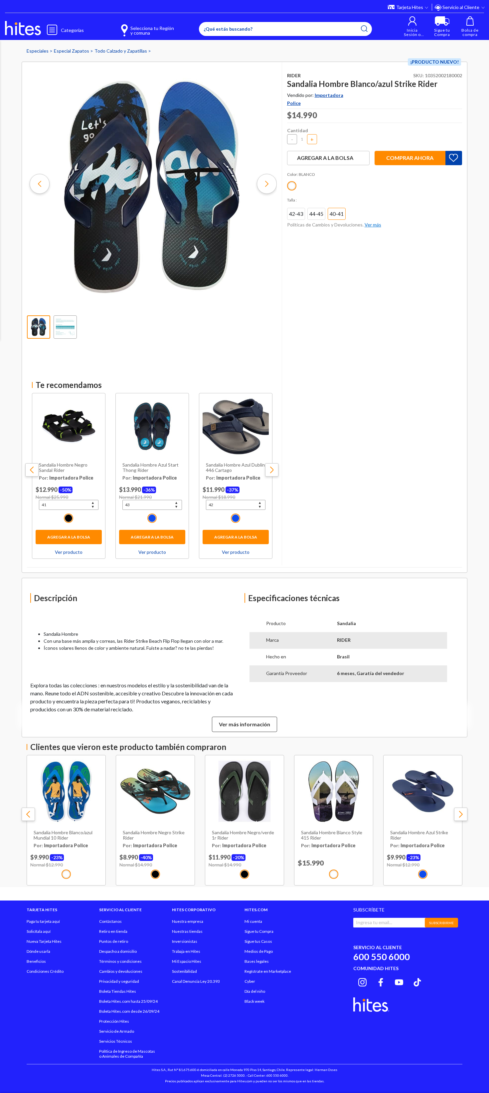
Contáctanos (110, 921)
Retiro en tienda (113, 931)
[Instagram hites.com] (362, 981)
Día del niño (254, 991)
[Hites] (23, 28)
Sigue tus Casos (258, 941)
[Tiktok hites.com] (417, 981)
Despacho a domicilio (118, 951)
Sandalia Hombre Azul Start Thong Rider (150, 467)
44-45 (316, 213)
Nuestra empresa (187, 921)
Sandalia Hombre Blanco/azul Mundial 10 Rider (63, 835)
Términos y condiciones (120, 961)
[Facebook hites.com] (381, 981)
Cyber (249, 981)
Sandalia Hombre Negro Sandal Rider (63, 467)
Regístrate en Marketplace (267, 971)
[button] (412, 26)
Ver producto (68, 552)
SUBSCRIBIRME (441, 923)
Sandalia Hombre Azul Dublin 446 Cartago (235, 467)
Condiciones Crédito (45, 971)
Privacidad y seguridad (119, 981)
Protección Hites (114, 1021)
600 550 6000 (381, 956)
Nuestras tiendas (187, 931)
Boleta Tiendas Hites (117, 991)
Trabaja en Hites (186, 951)
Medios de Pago (258, 951)
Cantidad (297, 130)
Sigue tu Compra (258, 931)
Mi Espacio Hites (186, 961)
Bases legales (256, 961)
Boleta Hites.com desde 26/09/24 (129, 1011)
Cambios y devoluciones (120, 971)
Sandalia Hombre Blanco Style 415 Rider (331, 835)
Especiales (38, 51)
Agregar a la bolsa (68, 537)
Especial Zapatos (72, 51)
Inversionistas (184, 941)
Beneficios (36, 961)
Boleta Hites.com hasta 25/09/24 (128, 1001)
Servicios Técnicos (115, 1041)
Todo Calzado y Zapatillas (121, 51)
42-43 (296, 213)
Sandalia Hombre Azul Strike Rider (419, 835)
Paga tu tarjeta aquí (43, 921)
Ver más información (244, 724)
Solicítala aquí (39, 931)
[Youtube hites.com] (399, 981)
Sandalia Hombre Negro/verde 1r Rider (243, 835)
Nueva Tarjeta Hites (44, 941)
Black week (254, 1001)
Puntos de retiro (113, 941)
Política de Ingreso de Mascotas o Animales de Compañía (127, 1054)
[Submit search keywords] (364, 28)
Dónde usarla (38, 951)
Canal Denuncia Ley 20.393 (196, 981)
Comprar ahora (409, 158)
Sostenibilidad (184, 971)
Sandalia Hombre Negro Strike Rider (154, 835)
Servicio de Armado (116, 1031)
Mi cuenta (253, 921)
